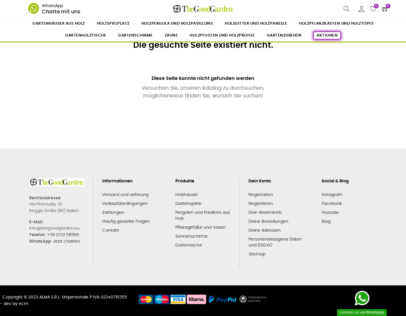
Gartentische (188, 245)
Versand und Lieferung (125, 195)
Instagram (332, 195)
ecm (23, 304)
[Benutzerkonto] (361, 9)
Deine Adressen (264, 230)
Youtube (330, 213)
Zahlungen (113, 213)
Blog (326, 221)
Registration (260, 195)
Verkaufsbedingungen (125, 204)
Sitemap (256, 254)
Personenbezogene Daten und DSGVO (275, 242)
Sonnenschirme (191, 236)
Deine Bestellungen (268, 221)
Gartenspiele (188, 204)
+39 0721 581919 (63, 235)
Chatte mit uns (61, 12)
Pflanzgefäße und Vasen (200, 227)
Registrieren (260, 204)
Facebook (332, 204)
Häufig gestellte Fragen (126, 221)
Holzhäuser (186, 195)
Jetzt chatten (66, 241)
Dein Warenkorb (264, 213)
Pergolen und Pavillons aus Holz (202, 216)
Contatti (110, 230)
